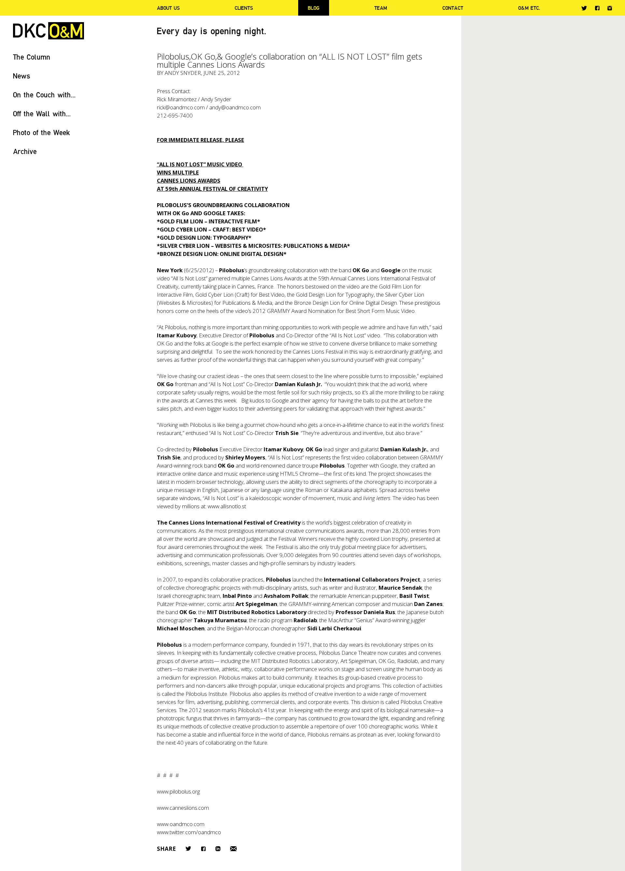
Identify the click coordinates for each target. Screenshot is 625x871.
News (21, 75)
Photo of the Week (41, 132)
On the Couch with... (44, 94)
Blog (313, 8)
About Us (168, 8)
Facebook (597, 8)
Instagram (609, 8)
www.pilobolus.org (178, 791)
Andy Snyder (183, 73)
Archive (25, 151)
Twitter (584, 8)
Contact (452, 8)
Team (380, 8)
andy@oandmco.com (235, 107)
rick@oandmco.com (181, 107)
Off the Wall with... (42, 113)
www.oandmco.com (180, 824)
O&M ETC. (529, 8)
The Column (31, 56)
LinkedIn (217, 848)
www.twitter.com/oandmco (189, 832)
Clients (244, 8)
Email (233, 848)
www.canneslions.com (183, 807)
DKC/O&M (48, 30)
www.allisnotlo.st (227, 506)
